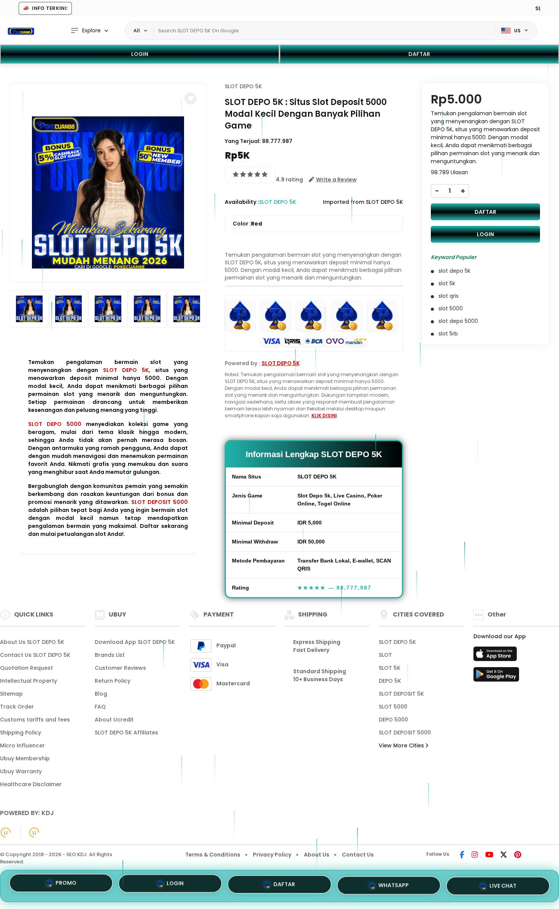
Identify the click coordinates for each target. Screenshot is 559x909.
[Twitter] (503, 855)
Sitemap (11, 694)
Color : (247, 223)
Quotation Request (26, 668)
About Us (316, 854)
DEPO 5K (390, 681)
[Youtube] (489, 855)
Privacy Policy (272, 854)
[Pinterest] (517, 855)
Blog (101, 694)
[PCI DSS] (5, 832)
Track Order (17, 706)
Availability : (242, 202)
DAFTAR (419, 54)
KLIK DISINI (324, 415)
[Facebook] (462, 855)
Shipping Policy (20, 732)
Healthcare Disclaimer (31, 784)
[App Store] (496, 656)
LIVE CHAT (502, 883)
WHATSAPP (393, 883)
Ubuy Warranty (21, 771)
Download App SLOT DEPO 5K (135, 642)
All (136, 30)
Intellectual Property (28, 681)
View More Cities (402, 745)
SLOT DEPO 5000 (54, 424)
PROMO (66, 885)
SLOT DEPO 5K (126, 370)
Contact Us (358, 854)
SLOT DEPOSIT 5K (401, 694)
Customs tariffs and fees (35, 719)
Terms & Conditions (212, 854)
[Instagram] (474, 855)
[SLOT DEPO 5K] (21, 30)
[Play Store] (496, 676)
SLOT (385, 655)
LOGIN (139, 54)
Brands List (110, 655)
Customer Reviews (120, 668)
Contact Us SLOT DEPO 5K (35, 655)
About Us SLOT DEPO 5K (32, 642)
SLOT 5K (389, 668)
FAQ (100, 706)
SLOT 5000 (393, 706)
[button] (190, 98)
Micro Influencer (22, 745)
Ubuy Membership (25, 758)
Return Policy (112, 681)
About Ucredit (114, 719)
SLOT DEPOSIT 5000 (159, 502)
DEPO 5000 (393, 719)
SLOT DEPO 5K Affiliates (126, 732)
